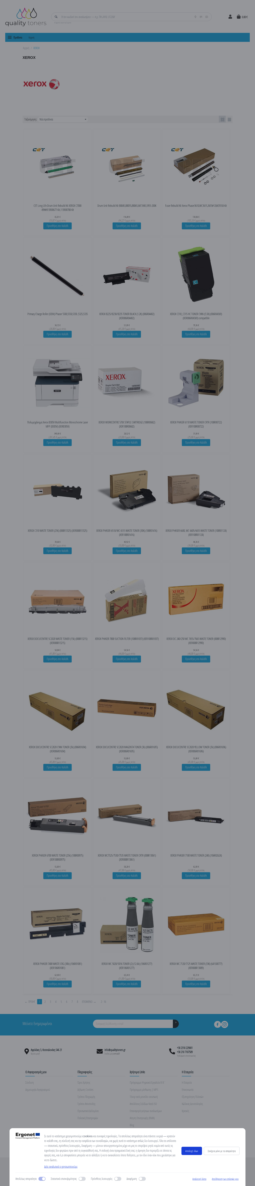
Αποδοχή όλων (191, 1151)
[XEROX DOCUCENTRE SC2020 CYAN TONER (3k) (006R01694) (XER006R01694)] (58, 707)
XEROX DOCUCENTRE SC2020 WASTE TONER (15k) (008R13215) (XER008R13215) (57, 641)
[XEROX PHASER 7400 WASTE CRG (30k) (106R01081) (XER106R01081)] (58, 924)
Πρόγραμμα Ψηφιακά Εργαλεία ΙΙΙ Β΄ (148, 1082)
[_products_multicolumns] (222, 119)
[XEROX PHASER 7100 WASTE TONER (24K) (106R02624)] (196, 816)
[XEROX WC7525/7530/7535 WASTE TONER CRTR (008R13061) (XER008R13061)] (127, 816)
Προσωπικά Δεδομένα (88, 1111)
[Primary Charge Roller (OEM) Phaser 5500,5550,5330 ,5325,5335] (58, 274)
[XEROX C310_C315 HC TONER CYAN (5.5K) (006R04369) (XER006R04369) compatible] (196, 274)
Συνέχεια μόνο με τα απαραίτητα (222, 1151)
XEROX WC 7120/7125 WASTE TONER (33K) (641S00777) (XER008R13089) (196, 966)
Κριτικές (185, 1111)
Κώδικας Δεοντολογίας (192, 1104)
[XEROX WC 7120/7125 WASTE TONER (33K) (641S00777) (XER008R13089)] (196, 924)
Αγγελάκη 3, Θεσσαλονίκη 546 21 (46, 1050)
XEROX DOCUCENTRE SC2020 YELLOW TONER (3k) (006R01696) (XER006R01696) (196, 749)
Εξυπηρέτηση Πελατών (192, 1097)
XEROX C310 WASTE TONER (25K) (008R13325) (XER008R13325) (57, 531)
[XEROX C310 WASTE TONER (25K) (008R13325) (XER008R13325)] (58, 491)
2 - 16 (103, 1002)
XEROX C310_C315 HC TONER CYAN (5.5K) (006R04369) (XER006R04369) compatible (196, 316)
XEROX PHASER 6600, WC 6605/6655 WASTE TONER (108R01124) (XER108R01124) (196, 533)
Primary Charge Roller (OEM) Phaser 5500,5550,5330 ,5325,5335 (57, 314)
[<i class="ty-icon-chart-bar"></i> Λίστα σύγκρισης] (66, 195)
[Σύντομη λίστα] (229, 119)
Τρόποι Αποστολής (86, 1104)
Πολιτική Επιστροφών (87, 1118)
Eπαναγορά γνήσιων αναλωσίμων (146, 1111)
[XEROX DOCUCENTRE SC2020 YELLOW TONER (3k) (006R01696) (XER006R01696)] (196, 707)
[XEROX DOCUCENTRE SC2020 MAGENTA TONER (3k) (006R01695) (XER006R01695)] (127, 707)
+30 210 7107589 (185, 1052)
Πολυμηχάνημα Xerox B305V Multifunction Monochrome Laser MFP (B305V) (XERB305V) (57, 424)
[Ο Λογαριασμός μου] (230, 17)
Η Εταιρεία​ (187, 1082)
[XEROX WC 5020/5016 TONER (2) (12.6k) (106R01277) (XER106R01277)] (127, 924)
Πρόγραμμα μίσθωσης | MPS (144, 1090)
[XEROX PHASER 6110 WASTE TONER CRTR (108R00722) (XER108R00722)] (196, 382)
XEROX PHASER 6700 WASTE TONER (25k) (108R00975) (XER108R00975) (57, 857)
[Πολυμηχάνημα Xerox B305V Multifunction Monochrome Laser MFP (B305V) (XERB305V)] (58, 382)
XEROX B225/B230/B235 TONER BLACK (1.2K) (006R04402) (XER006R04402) (126, 316)
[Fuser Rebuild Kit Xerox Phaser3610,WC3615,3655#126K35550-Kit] (196, 166)
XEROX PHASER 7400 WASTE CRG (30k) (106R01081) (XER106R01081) (57, 966)
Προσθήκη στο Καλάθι (57, 226)
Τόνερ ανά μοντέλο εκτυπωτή (144, 1097)
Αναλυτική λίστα (199, 1179)
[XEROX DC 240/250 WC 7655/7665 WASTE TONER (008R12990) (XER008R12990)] (196, 599)
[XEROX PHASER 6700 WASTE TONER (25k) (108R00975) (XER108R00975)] (58, 816)
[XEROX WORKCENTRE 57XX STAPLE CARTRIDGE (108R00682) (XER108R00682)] (127, 382)
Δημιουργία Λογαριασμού (37, 1090)
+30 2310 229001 (185, 1048)
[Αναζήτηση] (56, 17)
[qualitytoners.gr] (25, 17)
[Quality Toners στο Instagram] (224, 1024)
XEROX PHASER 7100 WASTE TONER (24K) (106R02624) (196, 855)
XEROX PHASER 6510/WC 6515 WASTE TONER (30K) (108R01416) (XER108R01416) (126, 533)
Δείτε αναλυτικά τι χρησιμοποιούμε (60, 1167)
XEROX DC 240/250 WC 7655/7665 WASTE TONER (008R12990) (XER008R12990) (196, 641)
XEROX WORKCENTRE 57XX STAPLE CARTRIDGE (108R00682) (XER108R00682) (127, 424)
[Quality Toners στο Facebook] (217, 1024)
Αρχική (31, 37)
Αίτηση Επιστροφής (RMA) (142, 1118)
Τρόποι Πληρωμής (86, 1097)
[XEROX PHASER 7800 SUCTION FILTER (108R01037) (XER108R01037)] (127, 599)
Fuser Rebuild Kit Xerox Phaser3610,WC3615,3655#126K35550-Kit (196, 206)
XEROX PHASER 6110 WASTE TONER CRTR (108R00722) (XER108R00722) (196, 424)
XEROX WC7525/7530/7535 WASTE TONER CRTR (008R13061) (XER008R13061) (127, 857)
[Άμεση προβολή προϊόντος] (49, 195)
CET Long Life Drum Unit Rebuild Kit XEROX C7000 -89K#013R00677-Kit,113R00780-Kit (57, 208)
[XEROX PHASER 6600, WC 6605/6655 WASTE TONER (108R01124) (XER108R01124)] (196, 491)
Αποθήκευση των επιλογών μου (225, 1179)
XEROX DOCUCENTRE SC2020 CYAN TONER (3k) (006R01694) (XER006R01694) (57, 749)
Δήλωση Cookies (85, 1090)
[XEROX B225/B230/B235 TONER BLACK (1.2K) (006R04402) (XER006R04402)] (127, 274)
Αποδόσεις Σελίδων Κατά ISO (143, 1104)
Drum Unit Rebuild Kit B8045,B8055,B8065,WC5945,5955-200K (126, 206)
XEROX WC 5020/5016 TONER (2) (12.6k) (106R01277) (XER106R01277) (127, 966)
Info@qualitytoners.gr (115, 1050)
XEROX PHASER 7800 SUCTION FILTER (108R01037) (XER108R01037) (127, 639)
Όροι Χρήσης (83, 1082)
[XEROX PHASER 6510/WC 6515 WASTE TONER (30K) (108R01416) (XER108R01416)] (127, 491)
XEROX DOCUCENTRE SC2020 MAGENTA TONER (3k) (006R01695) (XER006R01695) (127, 749)
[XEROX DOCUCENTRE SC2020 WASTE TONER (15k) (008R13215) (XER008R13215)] (58, 599)
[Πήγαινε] (176, 1024)
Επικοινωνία (187, 1090)
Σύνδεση (29, 1082)
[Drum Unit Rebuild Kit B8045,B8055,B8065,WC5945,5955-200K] (127, 166)
